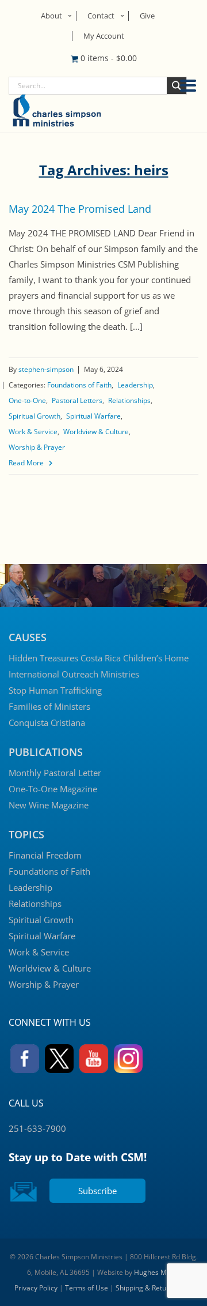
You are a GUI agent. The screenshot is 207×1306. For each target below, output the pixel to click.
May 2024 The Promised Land (80, 209)
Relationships (129, 400)
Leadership (135, 385)
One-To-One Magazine (53, 789)
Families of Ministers (49, 706)
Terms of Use (86, 1288)
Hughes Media (157, 1272)
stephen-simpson (46, 369)
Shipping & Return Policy (154, 1288)
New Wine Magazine (49, 805)
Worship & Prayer (37, 447)
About (51, 15)
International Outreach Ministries (74, 674)
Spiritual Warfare (93, 416)
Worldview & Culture (96, 431)
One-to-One (27, 400)
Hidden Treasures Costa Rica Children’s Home (99, 658)
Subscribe (97, 1190)
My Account (103, 36)
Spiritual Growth (34, 416)
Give (147, 15)
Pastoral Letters (77, 400)
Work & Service (33, 431)
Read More (26, 463)
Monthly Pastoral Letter (55, 772)
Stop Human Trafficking (55, 690)
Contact (100, 15)
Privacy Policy (35, 1288)
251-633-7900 (37, 1128)
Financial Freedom (45, 855)
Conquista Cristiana (47, 722)
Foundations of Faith (79, 385)
